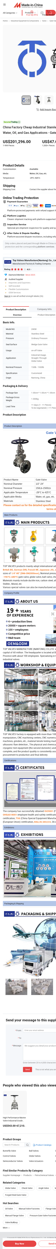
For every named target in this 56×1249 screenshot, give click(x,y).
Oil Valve (9, 1208)
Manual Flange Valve (14, 1215)
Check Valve (27, 1188)
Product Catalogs (43, 1145)
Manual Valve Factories (29, 1208)
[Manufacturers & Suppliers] (28, 5)
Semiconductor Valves (13, 1161)
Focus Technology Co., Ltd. (36, 1238)
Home (5, 21)
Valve (44, 21)
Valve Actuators (36, 1161)
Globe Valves (34, 1156)
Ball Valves (34, 1150)
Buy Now (19, 1243)
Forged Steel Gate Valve (15, 1195)
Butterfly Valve (9, 1150)
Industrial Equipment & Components (25, 21)
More (5, 1227)
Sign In (7, 296)
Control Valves (9, 1156)
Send (27, 1069)
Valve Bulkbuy (11, 1222)
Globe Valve (10, 1188)
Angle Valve (43, 1188)
